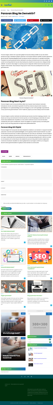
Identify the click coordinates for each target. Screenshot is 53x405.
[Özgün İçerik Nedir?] (13, 286)
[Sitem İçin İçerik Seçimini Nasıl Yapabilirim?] (39, 256)
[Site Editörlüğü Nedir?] (13, 324)
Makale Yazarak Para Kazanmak (40, 358)
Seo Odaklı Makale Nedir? (8, 231)
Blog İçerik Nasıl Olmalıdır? (34, 295)
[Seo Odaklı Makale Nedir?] (13, 222)
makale (17, 156)
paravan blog (27, 156)
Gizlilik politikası (33, 403)
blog (3, 156)
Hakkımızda (40, 403)
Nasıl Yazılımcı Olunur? (38, 363)
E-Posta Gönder (46, 20)
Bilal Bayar (15, 16)
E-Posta (3, 188)
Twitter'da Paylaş (20, 20)
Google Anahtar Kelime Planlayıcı (40, 348)
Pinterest (31, 20)
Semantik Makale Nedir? (7, 267)
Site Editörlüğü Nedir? (38, 353)
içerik (10, 156)
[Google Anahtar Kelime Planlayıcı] (31, 349)
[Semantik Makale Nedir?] (13, 256)
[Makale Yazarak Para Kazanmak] (13, 349)
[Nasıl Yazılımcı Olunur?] (31, 364)
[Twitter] (49, 1)
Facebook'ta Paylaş (7, 20)
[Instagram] (46, 1)
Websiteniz (3, 194)
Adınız (2, 181)
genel (39, 342)
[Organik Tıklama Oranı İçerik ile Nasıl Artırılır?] (39, 224)
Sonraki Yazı (40, 311)
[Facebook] (44, 1)
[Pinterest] (51, 1)
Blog (2, 229)
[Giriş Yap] (51, 5)
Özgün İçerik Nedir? (6, 295)
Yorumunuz (4, 167)
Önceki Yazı (13, 311)
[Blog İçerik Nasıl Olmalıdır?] (39, 286)
